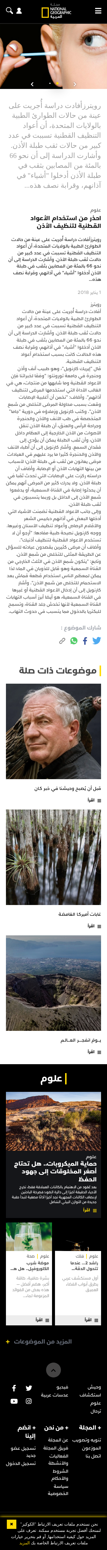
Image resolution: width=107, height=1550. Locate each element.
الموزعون (91, 1448)
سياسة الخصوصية (58, 1490)
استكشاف (90, 1395)
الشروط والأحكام (59, 1475)
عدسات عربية (54, 1395)
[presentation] (75, 84)
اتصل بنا (93, 1456)
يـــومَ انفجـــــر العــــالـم (81, 1040)
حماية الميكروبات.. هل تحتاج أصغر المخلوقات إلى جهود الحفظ (55, 1171)
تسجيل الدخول (21, 1463)
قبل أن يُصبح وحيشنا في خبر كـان (67, 788)
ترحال (96, 1411)
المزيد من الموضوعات (43, 1341)
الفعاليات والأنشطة (58, 1459)
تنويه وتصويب (86, 1439)
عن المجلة (58, 1439)
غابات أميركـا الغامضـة (80, 914)
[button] (57, 83)
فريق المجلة (55, 1448)
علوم (91, 1156)
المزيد (24, 1543)
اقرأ (91, 800)
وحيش (94, 1387)
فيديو (62, 1387)
